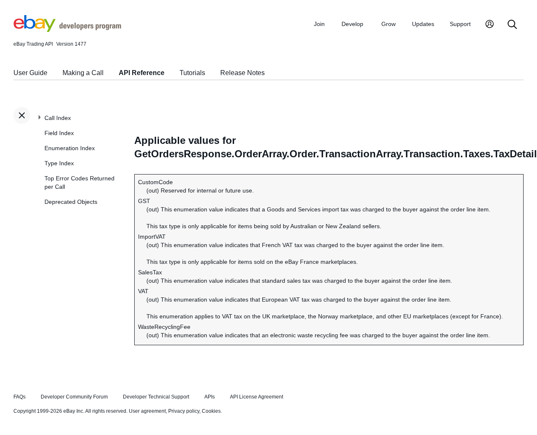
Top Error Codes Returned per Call (79, 182)
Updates (423, 24)
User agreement (147, 411)
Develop (352, 24)
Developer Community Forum (74, 397)
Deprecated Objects (70, 201)
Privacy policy (183, 411)
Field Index (59, 133)
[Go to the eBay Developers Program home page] (67, 29)
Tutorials (192, 72)
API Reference (141, 72)
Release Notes (242, 72)
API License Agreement (256, 397)
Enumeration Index (69, 148)
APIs (209, 397)
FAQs (19, 397)
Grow (388, 24)
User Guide (30, 72)
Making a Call (83, 72)
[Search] (512, 25)
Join (319, 24)
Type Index (59, 163)
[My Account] (490, 25)
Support (460, 24)
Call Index (57, 118)
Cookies (211, 411)
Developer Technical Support (156, 397)
